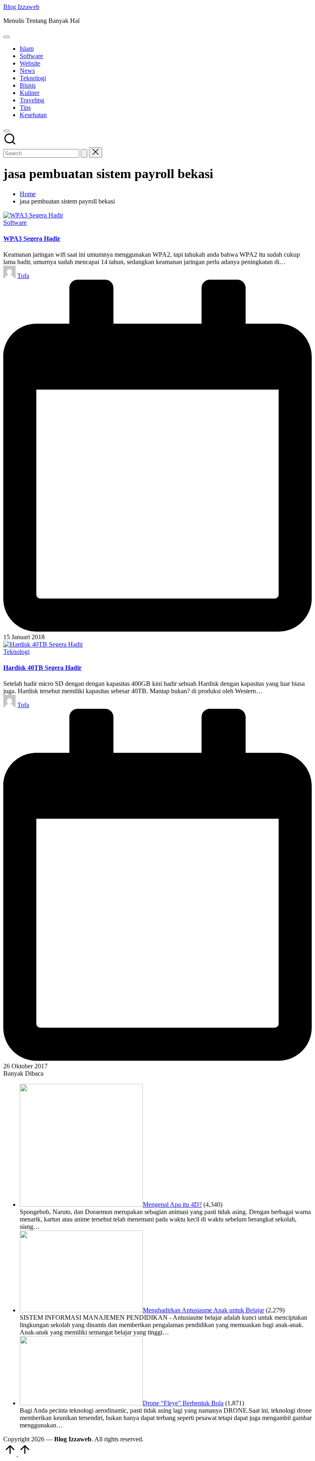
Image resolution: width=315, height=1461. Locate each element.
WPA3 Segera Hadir (31, 238)
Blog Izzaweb (21, 6)
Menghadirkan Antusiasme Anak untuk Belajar (203, 1310)
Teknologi (16, 651)
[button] (84, 153)
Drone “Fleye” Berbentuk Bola (183, 1403)
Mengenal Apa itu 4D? (172, 1204)
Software (15, 222)
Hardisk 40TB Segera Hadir (42, 667)
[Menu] (6, 37)
